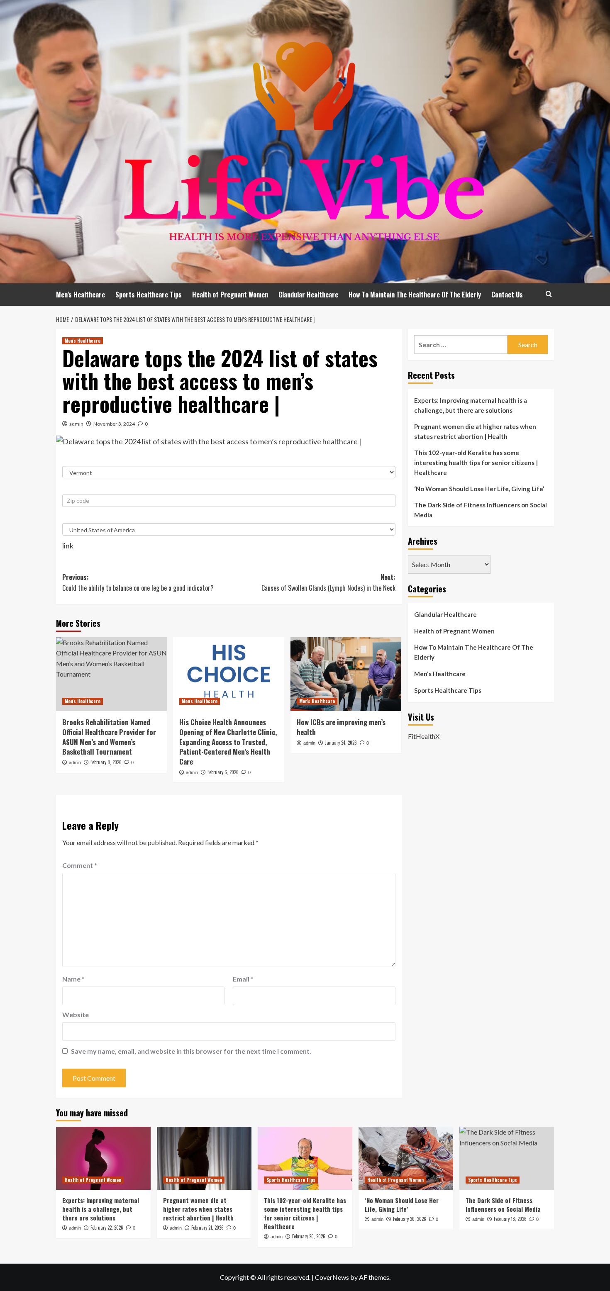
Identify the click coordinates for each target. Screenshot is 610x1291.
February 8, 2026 (106, 762)
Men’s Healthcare (80, 295)
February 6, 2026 (223, 772)
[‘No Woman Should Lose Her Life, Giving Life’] (406, 1158)
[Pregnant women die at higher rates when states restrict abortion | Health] (204, 1158)
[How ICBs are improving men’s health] (345, 674)
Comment (79, 865)
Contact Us (507, 295)
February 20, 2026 (308, 1236)
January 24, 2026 (341, 742)
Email (243, 979)
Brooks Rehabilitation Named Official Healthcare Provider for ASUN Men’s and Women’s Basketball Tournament (109, 737)
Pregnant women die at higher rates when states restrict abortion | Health (475, 431)
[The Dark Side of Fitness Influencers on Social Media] (506, 1158)
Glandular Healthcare (308, 295)
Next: (328, 582)
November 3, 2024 (114, 424)
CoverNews (332, 1277)
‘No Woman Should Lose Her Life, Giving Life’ (479, 488)
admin (76, 424)
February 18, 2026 (510, 1218)
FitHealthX (423, 736)
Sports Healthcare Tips (148, 295)
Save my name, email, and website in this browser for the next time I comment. (191, 1051)
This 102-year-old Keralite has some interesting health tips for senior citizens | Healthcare (476, 462)
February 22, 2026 (106, 1227)
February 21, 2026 (207, 1227)
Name (73, 979)
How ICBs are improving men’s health (341, 727)
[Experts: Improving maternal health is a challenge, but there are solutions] (103, 1158)
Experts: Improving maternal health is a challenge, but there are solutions (470, 405)
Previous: (138, 582)
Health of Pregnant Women (230, 295)
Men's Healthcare (82, 340)
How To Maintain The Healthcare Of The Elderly (415, 295)
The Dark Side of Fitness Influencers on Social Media (480, 510)
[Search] (549, 294)
